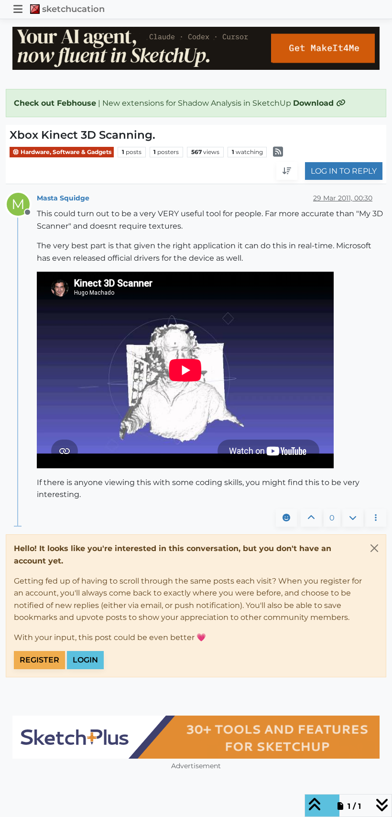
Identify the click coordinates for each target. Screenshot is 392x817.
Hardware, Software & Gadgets (65, 151)
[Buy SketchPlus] (196, 737)
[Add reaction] (286, 518)
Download (314, 103)
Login (85, 659)
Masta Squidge (63, 198)
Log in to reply (344, 171)
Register (39, 659)
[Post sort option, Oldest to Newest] (286, 171)
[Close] (374, 548)
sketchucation (73, 9)
